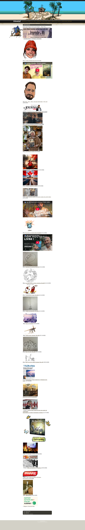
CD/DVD (29, 21)
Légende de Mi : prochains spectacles (32, 38)
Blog (46, 21)
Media (49, 21)
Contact (59, 21)
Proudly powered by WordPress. (42, 521)
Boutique (70, 21)
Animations (39, 21)
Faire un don (64, 21)
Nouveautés (24, 21)
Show (43, 21)
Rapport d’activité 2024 (29, 506)
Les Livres (34, 21)
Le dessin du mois (27, 512)
